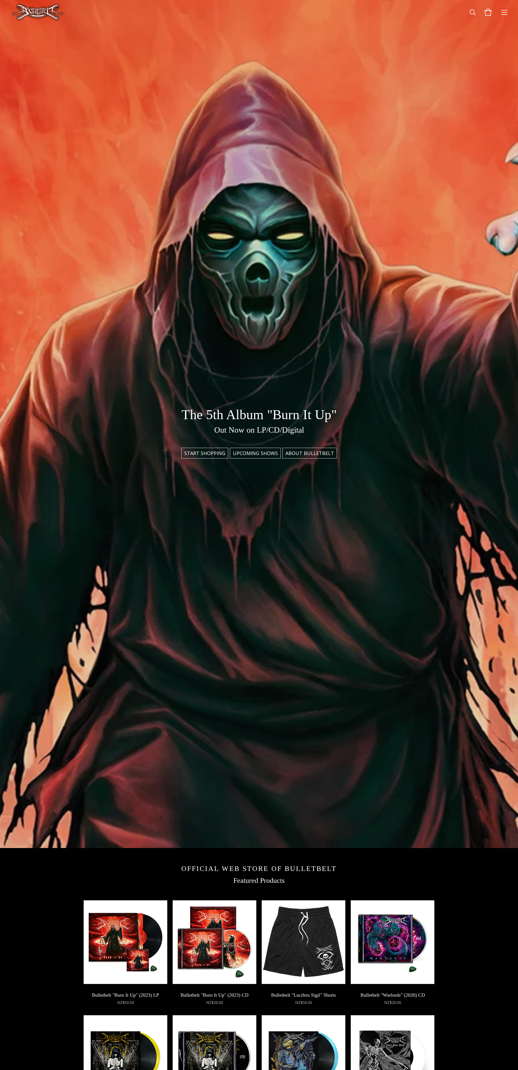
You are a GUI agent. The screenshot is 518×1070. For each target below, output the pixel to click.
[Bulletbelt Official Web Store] (38, 12)
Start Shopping (204, 453)
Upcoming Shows (255, 453)
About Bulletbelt (309, 453)
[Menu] (504, 12)
